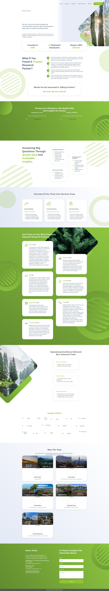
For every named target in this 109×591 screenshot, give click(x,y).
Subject (61, 563)
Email (60, 557)
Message (61, 569)
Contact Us (98, 3)
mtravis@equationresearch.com (33, 568)
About (61, 3)
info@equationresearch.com (32, 572)
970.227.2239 (29, 567)
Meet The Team (82, 3)
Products (73, 3)
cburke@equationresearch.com (33, 563)
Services (67, 3)
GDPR (89, 3)
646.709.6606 (29, 562)
